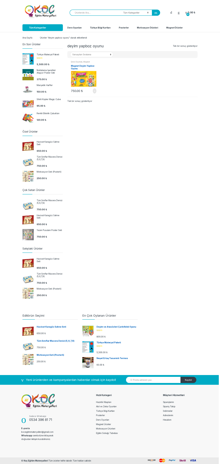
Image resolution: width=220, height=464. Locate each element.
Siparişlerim (168, 402)
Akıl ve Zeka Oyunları (106, 406)
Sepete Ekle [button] (93, 90)
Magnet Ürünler (174, 27)
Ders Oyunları (74, 27)
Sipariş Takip (169, 406)
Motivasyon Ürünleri (147, 27)
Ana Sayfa (27, 37)
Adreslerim (168, 415)
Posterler (124, 27)
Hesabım (167, 419)
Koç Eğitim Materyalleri (36, 460)
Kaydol (188, 380)
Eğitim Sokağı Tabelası (107, 433)
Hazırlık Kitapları (103, 402)
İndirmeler (168, 411)
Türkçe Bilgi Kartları (100, 27)
